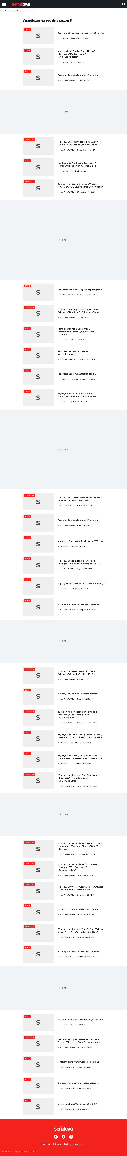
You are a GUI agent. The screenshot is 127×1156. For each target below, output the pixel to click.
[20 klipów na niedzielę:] (38, 188)
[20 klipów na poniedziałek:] (38, 717)
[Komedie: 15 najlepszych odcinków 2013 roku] (38, 544)
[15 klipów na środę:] (38, 146)
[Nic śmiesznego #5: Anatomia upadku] (38, 376)
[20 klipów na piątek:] (38, 675)
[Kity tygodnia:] (38, 56)
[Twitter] (63, 1137)
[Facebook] (56, 1137)
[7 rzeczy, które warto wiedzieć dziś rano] (38, 77)
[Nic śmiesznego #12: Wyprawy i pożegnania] (38, 292)
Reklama (57, 1144)
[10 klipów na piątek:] (38, 1043)
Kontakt (46, 1144)
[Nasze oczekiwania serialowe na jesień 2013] (38, 1022)
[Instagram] (71, 1137)
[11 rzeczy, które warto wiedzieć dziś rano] (38, 912)
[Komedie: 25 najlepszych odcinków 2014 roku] (38, 35)
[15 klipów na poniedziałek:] (38, 565)
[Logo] (21, 4)
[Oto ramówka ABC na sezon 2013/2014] (38, 1106)
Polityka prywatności (74, 1144)
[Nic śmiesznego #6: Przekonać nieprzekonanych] (38, 355)
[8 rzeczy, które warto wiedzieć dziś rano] (38, 607)
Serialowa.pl (6, 11)
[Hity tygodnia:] (38, 167)
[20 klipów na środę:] (38, 313)
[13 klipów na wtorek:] (38, 891)
